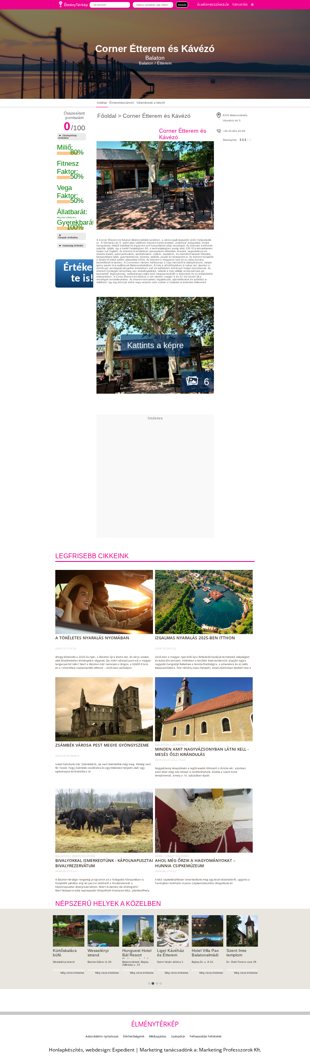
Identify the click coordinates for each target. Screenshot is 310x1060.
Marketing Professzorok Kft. (230, 1049)
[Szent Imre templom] (242, 931)
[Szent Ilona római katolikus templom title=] (205, 740)
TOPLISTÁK (240, 4)
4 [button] (163, 986)
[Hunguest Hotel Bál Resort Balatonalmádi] (138, 931)
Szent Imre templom (236, 952)
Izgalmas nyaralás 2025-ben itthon (195, 638)
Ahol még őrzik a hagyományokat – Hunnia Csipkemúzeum (195, 863)
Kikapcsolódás (83, 856)
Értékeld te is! (82, 273)
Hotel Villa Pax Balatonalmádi (205, 952)
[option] (68, 952)
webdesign (98, 1049)
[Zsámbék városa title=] (105, 740)
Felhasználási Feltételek (206, 1036)
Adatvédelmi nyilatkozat (102, 1036)
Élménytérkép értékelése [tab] (67, 136)
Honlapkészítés (66, 1049)
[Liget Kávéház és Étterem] (173, 931)
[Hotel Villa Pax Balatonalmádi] (207, 931)
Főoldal (106, 116)
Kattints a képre (155, 345)
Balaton (162, 745)
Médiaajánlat (157, 1036)
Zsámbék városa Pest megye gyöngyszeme (102, 745)
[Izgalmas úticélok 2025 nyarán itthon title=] (205, 632)
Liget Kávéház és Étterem (170, 952)
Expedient (123, 1049)
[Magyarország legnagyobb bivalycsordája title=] (105, 851)
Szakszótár (178, 1036)
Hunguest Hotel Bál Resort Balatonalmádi (136, 955)
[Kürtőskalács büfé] (68, 931)
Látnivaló (179, 745)
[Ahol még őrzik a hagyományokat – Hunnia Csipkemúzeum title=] (205, 851)
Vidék (159, 856)
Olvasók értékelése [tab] (68, 237)
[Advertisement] (188, 476)
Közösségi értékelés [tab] (73, 245)
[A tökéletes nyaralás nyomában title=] (105, 632)
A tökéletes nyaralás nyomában (92, 638)
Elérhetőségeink (134, 1036)
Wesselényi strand (98, 952)
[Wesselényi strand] (103, 931)
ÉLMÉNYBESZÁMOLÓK (213, 4)
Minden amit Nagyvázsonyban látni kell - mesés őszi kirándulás (202, 752)
